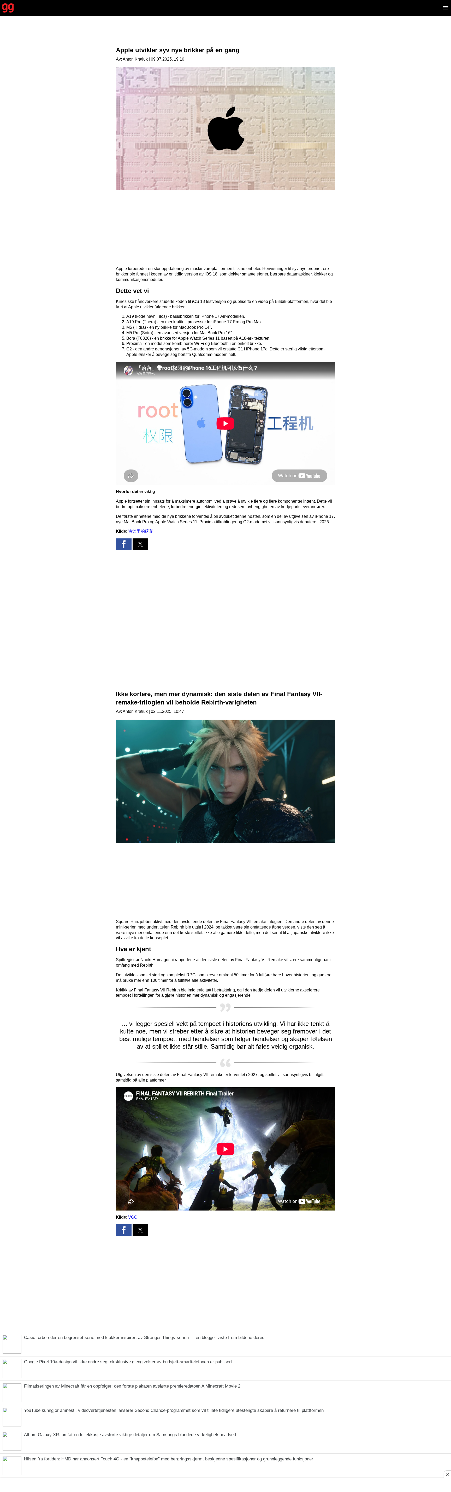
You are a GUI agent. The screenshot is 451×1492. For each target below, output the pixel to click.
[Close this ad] (447, 1474)
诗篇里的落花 (140, 531)
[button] (124, 544)
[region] (225, 35)
